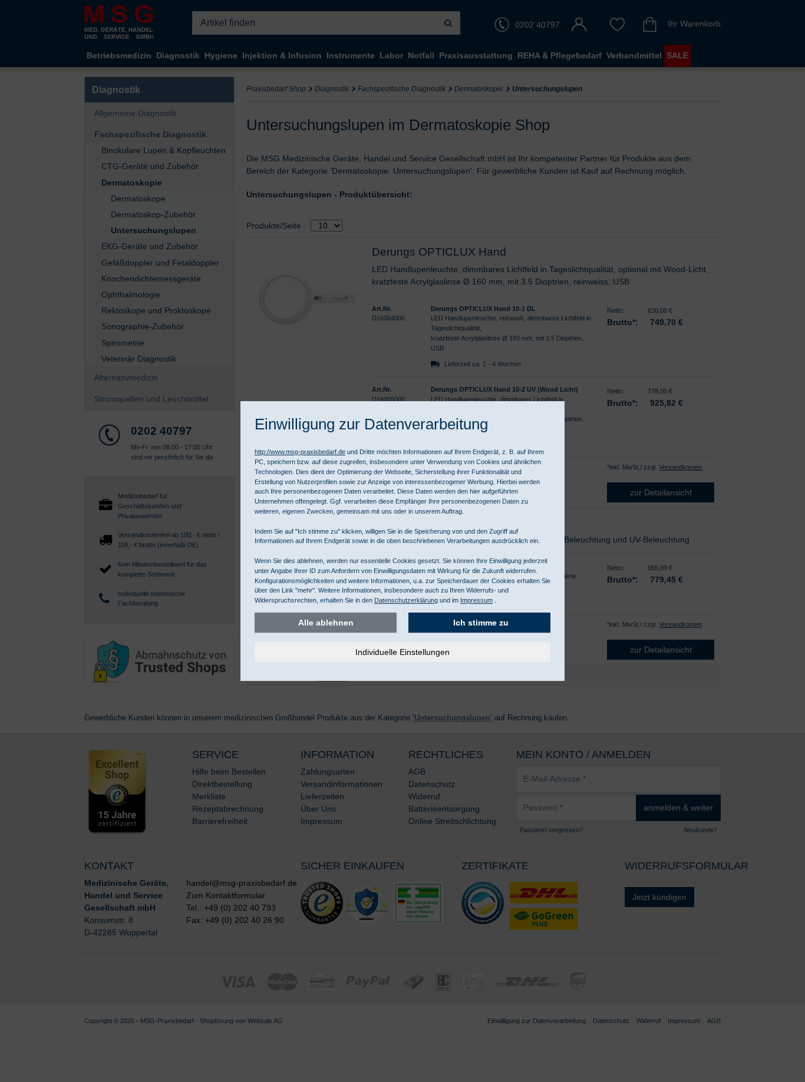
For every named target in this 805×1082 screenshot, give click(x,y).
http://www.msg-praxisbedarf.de (300, 451)
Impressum (476, 600)
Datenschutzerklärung (406, 600)
